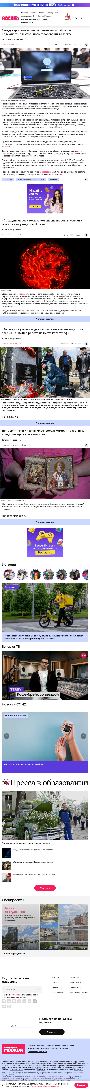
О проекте (45, 888)
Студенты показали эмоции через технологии (33, 850)
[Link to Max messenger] (4, 1001)
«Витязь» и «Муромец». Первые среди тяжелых (33, 862)
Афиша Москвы (44, 16)
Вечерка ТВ (11, 646)
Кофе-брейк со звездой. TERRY (45, 675)
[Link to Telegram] (29, 1001)
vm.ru (4, 1068)
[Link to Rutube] (4, 1006)
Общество (78, 45)
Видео (41, 13)
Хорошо (81, 1085)
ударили (23, 294)
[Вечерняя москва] (13, 1049)
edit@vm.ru (41, 1070)
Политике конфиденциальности (46, 1086)
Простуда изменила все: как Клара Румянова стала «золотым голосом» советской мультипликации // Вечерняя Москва (9, 575)
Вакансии (45, 1048)
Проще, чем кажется (15, 715)
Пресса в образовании (78, 992)
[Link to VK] (9, 1001)
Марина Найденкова (11, 229)
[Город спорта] (67, 18)
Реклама (40, 1045)
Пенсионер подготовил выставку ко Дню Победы (34, 874)
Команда (54, 1048)
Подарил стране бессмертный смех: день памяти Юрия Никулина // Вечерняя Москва (48, 575)
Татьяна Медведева (11, 440)
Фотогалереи (57, 992)
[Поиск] (76, 18)
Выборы (53, 179)
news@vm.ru (78, 1070)
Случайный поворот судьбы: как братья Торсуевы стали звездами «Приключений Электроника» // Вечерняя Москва (22, 575)
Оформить (52, 1032)
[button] (84, 574)
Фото (33, 13)
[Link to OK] (14, 1001)
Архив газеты (75, 982)
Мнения (55, 987)
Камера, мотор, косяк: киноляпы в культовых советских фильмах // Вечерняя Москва (75, 575)
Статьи (54, 982)
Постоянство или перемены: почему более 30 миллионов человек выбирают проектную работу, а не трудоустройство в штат (45, 607)
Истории (9, 564)
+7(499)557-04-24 (16, 1070)
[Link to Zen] (19, 1001)
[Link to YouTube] (24, 1001)
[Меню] (86, 18)
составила (46, 172)
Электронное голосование (31, 179)
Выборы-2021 (14, 45)
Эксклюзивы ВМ (28, 16)
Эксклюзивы (11, 587)
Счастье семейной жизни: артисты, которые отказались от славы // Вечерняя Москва (61, 575)
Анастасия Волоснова (12, 39)
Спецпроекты (53, 13)
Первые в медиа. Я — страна (34, 19)
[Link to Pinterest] (9, 1006)
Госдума (8, 179)
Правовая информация (37, 1052)
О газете (31, 1045)
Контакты (64, 1048)
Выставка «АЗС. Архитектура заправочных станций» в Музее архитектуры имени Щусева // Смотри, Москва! (35, 575)
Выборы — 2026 (28, 22)
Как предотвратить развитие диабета (45, 736)
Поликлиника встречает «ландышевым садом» (26, 843)
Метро (6, 146)
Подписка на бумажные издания (60, 1045)
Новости (25, 13)
